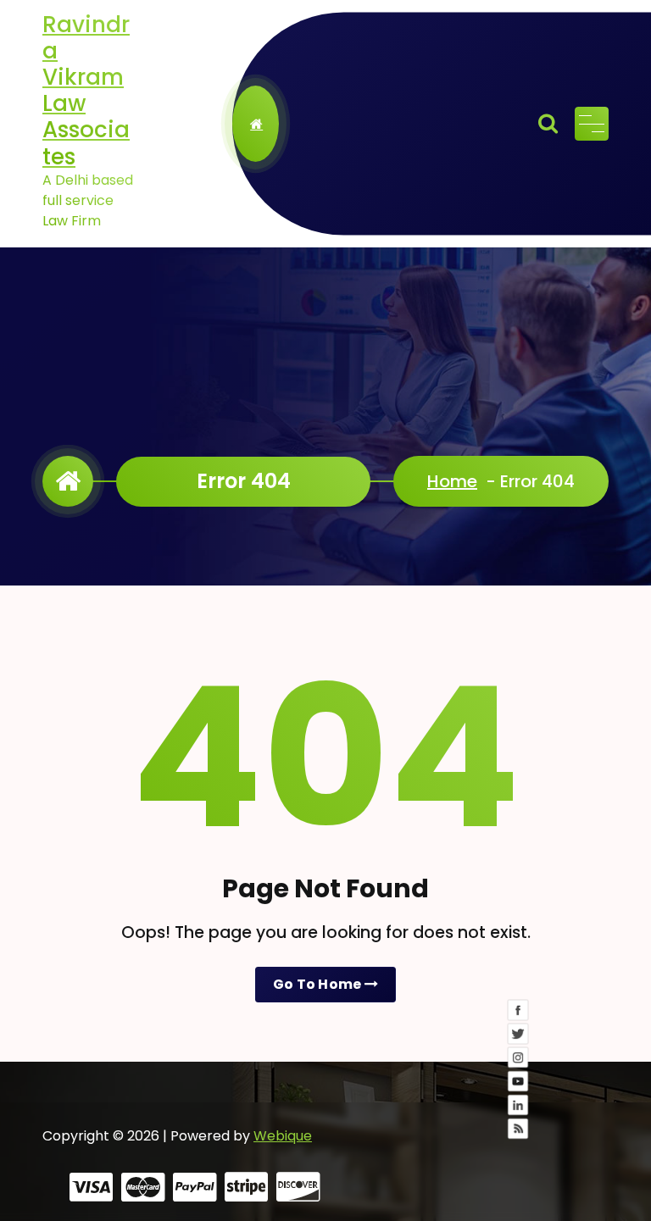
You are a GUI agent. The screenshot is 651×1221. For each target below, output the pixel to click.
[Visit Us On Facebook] (518, 1081)
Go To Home (318, 984)
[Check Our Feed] (518, 1200)
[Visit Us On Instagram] (518, 1129)
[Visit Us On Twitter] (518, 1105)
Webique (282, 1136)
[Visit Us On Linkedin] (518, 1176)
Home (452, 481)
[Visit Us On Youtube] (518, 1152)
